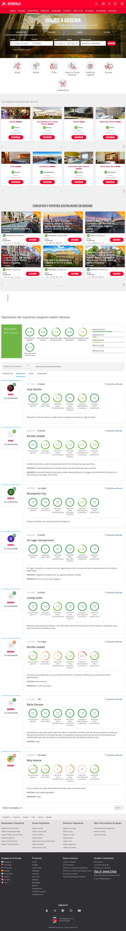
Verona (40, 817)
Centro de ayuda (100, 835)
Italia (33, 817)
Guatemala (8, 874)
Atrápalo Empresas (39, 891)
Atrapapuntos (37, 888)
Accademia (44, 166)
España (7, 871)
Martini (76, 122)
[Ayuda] (115, 3)
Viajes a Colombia (69, 847)
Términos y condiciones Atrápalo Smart (77, 871)
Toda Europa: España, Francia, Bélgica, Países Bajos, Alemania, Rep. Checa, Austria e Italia (58, 224)
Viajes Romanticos (8, 838)
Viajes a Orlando (38, 844)
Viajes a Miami (37, 838)
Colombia (7, 865)
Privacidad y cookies (70, 874)
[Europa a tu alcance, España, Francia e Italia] (63, 256)
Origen (12, 39)
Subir (118, 808)
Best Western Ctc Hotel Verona (47, 123)
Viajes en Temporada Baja (10, 831)
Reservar (15, 137)
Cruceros (35, 874)
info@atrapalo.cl (105, 879)
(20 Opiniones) (19, 235)
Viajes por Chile (68, 835)
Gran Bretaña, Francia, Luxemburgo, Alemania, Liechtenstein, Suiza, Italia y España (16, 258)
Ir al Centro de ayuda (101, 865)
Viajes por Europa (69, 828)
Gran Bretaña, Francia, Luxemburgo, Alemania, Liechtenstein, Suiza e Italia (101, 224)
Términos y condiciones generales (75, 868)
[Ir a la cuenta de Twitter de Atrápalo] (55, 910)
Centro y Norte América (72, 73)
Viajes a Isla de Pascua (9, 841)
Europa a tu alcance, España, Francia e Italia (58, 261)
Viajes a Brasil (68, 838)
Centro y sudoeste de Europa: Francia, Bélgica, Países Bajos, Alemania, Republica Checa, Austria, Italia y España (102, 257)
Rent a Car (36, 877)
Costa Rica (8, 868)
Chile (53, 72)
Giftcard (35, 885)
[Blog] (46, 910)
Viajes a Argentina (69, 844)
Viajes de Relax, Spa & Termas (12, 835)
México (7, 877)
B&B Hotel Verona (108, 122)
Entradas (35, 880)
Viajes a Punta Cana (39, 831)
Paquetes (16, 817)
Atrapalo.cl (6, 817)
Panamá (7, 880)
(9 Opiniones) (16, 269)
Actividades (36, 882)
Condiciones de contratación (104, 828)
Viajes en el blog (99, 831)
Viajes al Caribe (37, 828)
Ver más (32, 239)
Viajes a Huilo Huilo (39, 847)
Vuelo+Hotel (36, 868)
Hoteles (35, 865)
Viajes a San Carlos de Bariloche (43, 841)
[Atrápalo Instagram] (71, 910)
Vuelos (34, 862)
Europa (108, 72)
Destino (34, 39)
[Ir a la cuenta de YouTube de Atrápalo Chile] (79, 910)
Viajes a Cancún (37, 835)
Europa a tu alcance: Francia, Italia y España (16, 227)
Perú (6, 882)
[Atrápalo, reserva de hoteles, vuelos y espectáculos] (11, 4)
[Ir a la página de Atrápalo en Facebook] (63, 910)
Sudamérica (63, 90)
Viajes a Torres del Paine (10, 844)
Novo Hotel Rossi (108, 166)
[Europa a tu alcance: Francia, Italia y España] (21, 222)
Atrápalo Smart (37, 894)
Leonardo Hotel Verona (78, 166)
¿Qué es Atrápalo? (69, 862)
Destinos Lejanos (90, 73)
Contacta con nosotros (102, 868)
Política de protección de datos (74, 877)
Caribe (35, 72)
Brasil (17, 72)
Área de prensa (68, 865)
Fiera (12, 166)
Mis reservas (98, 862)
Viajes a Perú (67, 841)
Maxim (13, 122)
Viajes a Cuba (68, 831)
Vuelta (69, 39)
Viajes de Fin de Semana (10, 828)
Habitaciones (86, 39)
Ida (55, 39)
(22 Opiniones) (62, 235)
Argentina (7, 862)
